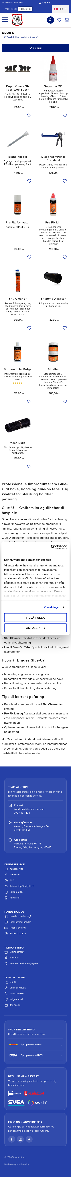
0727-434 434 (22, 812)
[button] (5, 20)
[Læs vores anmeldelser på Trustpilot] (29, 1139)
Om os (13, 982)
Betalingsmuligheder (20, 922)
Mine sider (15, 874)
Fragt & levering (17, 927)
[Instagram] (20, 1139)
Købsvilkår (15, 897)
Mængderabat (17, 951)
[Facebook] (11, 1139)
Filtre (37, 48)
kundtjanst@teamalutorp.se (29, 809)
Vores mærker (17, 993)
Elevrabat (14, 957)
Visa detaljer (52, 606)
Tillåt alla (35, 617)
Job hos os (15, 1005)
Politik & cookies (18, 933)
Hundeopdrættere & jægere (24, 963)
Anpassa (33, 627)
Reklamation (16, 892)
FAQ (12, 880)
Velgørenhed (16, 999)
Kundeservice (16, 868)
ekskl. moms (25, 9)
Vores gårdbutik (18, 987)
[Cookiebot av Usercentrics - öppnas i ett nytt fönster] (51, 547)
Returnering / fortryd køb (22, 886)
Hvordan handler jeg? (20, 916)
